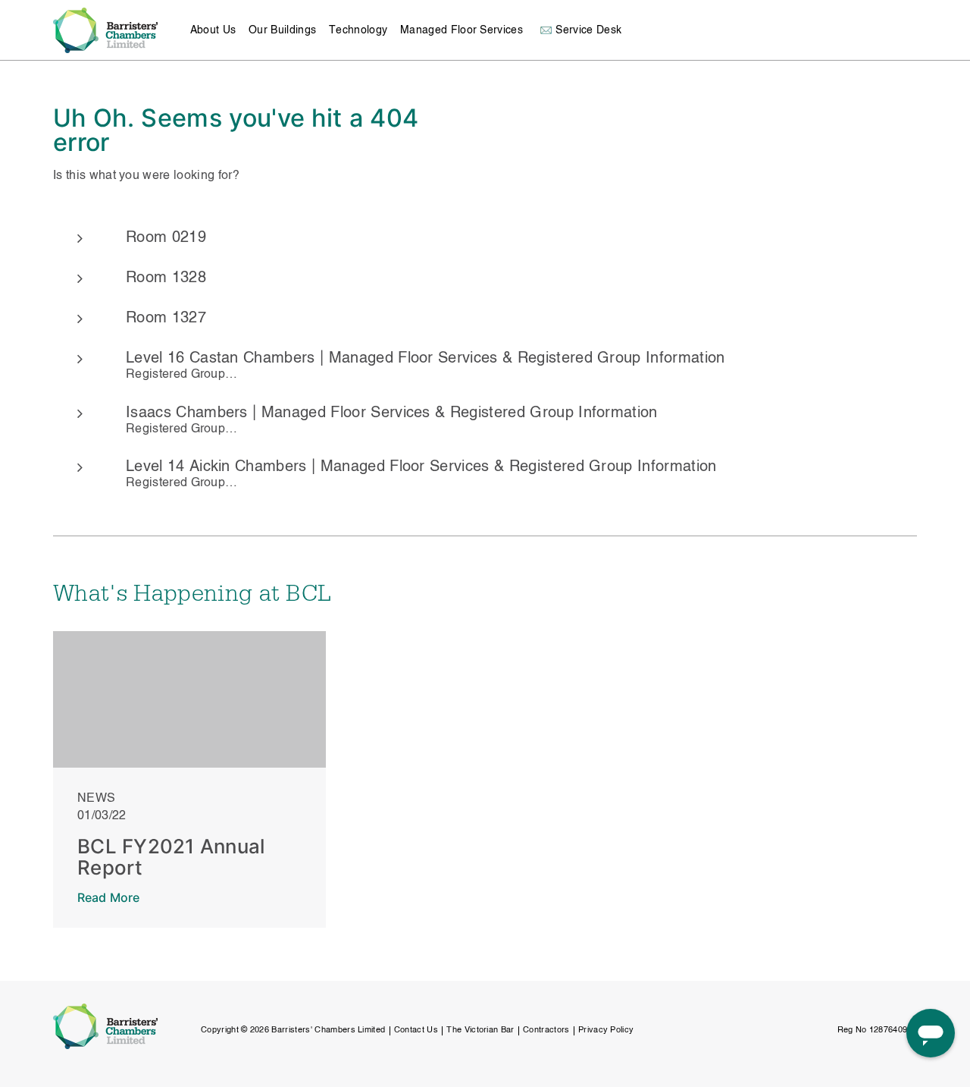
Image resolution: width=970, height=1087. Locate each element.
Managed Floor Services (461, 30)
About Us (213, 30)
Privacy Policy (606, 1030)
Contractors (546, 1030)
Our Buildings (282, 30)
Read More (108, 897)
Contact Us (416, 1030)
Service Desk (588, 30)
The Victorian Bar (480, 1030)
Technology (358, 30)
